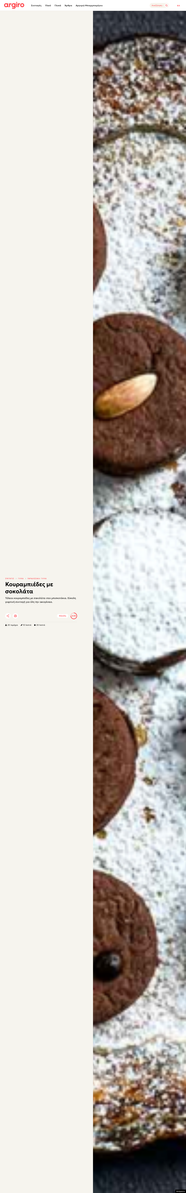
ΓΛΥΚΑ (21, 578)
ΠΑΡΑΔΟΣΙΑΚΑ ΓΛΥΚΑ (37, 578)
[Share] (8, 616)
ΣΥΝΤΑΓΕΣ (9, 578)
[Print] (15, 616)
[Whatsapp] (38, 616)
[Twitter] (23, 616)
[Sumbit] (166, 5)
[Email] (46, 616)
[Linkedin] (31, 616)
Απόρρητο (180, 1191)
